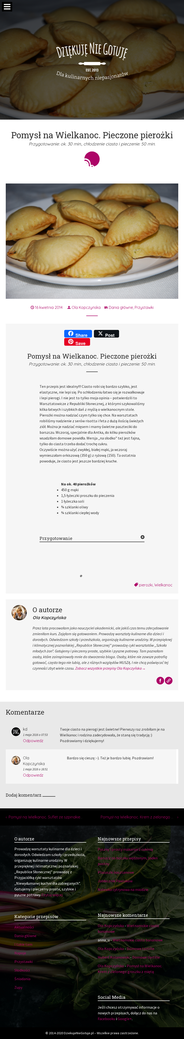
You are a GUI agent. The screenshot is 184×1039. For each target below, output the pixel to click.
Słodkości (22, 970)
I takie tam (23, 944)
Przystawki (144, 307)
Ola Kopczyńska (86, 307)
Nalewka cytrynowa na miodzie (123, 889)
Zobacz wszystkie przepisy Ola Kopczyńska (108, 668)
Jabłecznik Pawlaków (115, 880)
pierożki (146, 585)
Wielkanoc (163, 585)
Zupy (18, 987)
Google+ (125, 1018)
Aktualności (24, 927)
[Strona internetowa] (168, 680)
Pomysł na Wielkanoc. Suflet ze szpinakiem (46, 817)
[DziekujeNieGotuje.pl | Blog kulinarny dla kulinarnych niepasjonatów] (92, 60)
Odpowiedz (33, 740)
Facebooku (106, 1018)
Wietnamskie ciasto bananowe (138, 940)
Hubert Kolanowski (113, 957)
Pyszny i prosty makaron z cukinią (125, 849)
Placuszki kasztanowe (116, 872)
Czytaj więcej (52, 894)
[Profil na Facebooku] (160, 680)
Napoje (20, 952)
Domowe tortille (140, 948)
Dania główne (121, 307)
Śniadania (22, 978)
